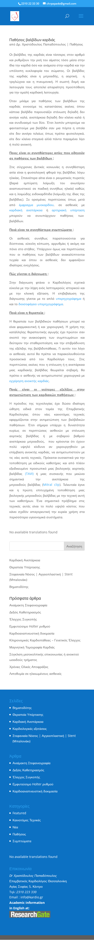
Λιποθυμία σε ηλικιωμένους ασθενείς (35, 673)
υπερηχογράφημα (68, 298)
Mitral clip (51, 484)
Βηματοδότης (19, 587)
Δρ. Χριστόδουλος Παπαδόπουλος (41, 44)
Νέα (15, 827)
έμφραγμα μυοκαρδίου (36, 205)
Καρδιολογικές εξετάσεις (30, 728)
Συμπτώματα (22, 841)
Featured (19, 813)
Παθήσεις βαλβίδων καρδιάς (32, 39)
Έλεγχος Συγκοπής (23, 619)
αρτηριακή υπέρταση (68, 210)
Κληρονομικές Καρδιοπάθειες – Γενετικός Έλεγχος (45, 640)
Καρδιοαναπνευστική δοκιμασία (31, 633)
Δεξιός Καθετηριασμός (25, 612)
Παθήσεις (76, 44)
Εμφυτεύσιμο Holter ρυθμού (29, 626)
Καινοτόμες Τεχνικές (27, 820)
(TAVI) (29, 473)
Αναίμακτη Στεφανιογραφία (28, 605)
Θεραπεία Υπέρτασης (24, 567)
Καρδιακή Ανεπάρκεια (24, 560)
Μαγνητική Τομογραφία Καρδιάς (32, 647)
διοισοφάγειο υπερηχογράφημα (40, 304)
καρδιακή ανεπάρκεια (25, 210)
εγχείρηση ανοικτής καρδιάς (29, 381)
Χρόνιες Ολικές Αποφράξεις (28, 667)
